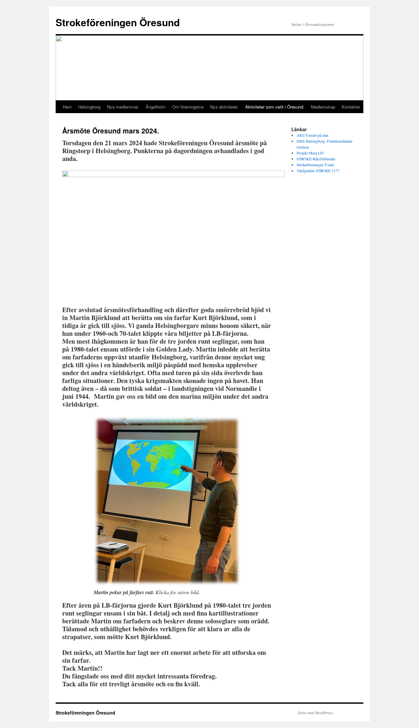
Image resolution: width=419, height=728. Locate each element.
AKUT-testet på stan (312, 135)
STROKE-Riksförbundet (316, 158)
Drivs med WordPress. (316, 712)
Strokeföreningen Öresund (118, 22)
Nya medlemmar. (123, 107)
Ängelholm (156, 107)
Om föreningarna (188, 107)
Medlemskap (323, 107)
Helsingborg (89, 107)
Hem (67, 107)
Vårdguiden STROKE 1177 (318, 170)
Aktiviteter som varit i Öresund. (274, 107)
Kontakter (351, 107)
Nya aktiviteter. (224, 107)
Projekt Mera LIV (310, 152)
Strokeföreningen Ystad (315, 164)
